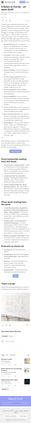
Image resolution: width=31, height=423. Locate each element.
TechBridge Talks (9, 270)
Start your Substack (11, 416)
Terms (21, 410)
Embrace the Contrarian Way (8, 372)
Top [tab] (3, 355)
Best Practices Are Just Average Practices (11, 369)
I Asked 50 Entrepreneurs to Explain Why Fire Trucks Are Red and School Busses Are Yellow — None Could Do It (16, 210)
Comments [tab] (4, 336)
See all (4, 389)
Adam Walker (7, 363)
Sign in (27, 2)
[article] (15, 362)
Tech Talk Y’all (8, 250)
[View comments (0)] (6, 20)
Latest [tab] (6, 355)
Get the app (23, 416)
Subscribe (22, 2)
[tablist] (7, 336)
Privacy (17, 410)
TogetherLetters (8, 254)
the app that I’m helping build (16, 255)
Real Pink (6, 261)
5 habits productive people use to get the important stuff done (15, 186)
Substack (8, 420)
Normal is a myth (6, 359)
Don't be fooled (5, 361)
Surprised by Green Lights (9, 380)
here (27, 31)
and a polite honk (5, 382)
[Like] (2, 20)
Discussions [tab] (13, 355)
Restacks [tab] (11, 336)
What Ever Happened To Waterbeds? (14, 236)
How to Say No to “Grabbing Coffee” (14, 165)
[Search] (28, 355)
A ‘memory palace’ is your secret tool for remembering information (15, 222)
